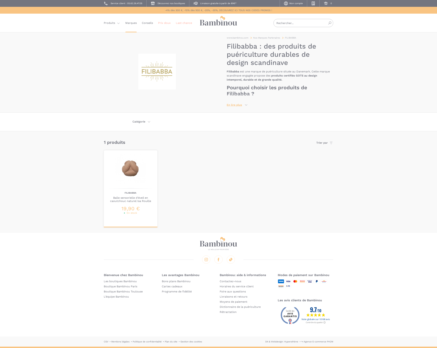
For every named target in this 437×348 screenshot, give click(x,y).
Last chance (184, 23)
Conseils (147, 23)
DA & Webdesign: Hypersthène (281, 341)
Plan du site (171, 341)
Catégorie (138, 121)
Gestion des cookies (191, 341)
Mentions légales (120, 341)
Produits (109, 23)
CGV (106, 341)
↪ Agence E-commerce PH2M (317, 341)
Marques (131, 23)
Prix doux (164, 23)
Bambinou (218, 22)
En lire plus (234, 105)
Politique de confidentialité (147, 341)
